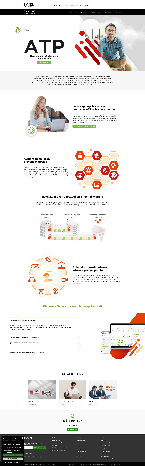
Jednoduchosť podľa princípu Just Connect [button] (24, 337)
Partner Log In (104, 440)
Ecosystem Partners (105, 445)
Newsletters (79, 454)
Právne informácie (73, 464)
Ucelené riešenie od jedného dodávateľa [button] (23, 320)
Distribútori (79, 442)
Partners (102, 2)
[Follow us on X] (37, 457)
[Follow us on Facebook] (25, 457)
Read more (9, 452)
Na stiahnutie (55, 445)
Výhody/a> (78, 126)
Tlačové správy (80, 449)
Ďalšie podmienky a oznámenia (59, 450)
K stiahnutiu (117, 12)
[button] (44, 345)
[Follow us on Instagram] (40, 457)
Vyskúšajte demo (44, 62)
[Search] (117, 5)
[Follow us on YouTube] (29, 457)
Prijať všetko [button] (13, 454)
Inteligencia (92, 12)
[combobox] (22, 438)
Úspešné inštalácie (105, 456)
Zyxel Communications (106, 458)
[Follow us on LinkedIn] (33, 457)
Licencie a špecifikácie (105, 12)
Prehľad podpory (56, 440)
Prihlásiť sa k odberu (40, 448)
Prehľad (70, 12)
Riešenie (65, 5)
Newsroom (80, 446)
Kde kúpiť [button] (87, 5)
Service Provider (93, 2)
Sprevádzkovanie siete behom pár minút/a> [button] (24, 343)
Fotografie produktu (81, 12)
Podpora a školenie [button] (76, 5)
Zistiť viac (31, 404)
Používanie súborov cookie (114, 464)
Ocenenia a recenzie (81, 451)
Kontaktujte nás (72, 429)
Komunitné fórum (56, 442)
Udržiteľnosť (103, 454)
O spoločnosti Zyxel (105, 451)
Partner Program (104, 442)
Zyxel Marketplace (81, 440)
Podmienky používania (85, 464)
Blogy (78, 456)
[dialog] (13, 450)
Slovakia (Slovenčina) (113, 2)
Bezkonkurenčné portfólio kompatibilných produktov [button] (27, 352)
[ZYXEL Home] (29, 5)
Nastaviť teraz (90, 126)
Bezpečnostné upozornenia (58, 447)
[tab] (44, 320)
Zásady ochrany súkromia (99, 464)
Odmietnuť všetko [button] (12, 458)
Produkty (57, 5)
